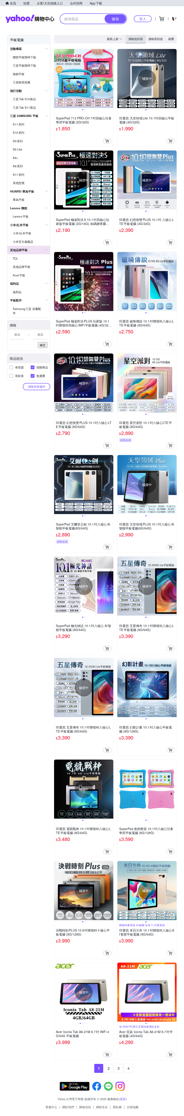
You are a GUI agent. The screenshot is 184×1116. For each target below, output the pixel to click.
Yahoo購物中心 (29, 18)
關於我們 (68, 1107)
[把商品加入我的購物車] (107, 141)
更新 (123, 1099)
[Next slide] (110, 78)
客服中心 (51, 1107)
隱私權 (117, 1107)
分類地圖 (132, 1107)
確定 (43, 345)
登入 (142, 18)
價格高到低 (155, 39)
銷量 (171, 39)
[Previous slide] (57, 78)
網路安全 (102, 1107)
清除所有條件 (36, 386)
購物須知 (85, 1107)
